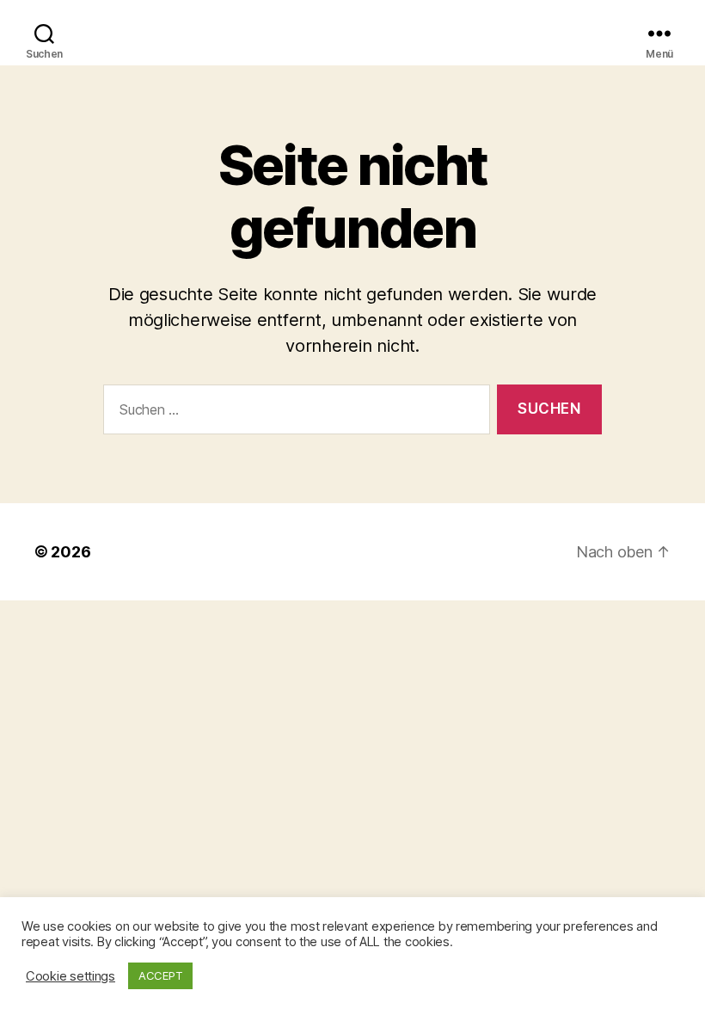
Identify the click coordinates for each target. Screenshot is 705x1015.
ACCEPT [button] (160, 975)
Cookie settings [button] (70, 976)
